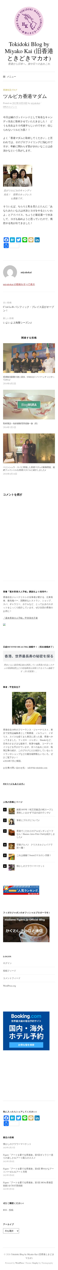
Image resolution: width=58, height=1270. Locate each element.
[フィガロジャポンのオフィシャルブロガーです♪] (26, 930)
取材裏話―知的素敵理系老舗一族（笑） (21, 423)
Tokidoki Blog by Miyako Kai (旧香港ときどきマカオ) (29, 51)
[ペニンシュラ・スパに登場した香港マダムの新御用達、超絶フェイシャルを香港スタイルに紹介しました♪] (29, 448)
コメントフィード (11, 978)
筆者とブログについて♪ (28, 820)
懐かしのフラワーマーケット (31, 865)
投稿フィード (9, 970)
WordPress (19, 1262)
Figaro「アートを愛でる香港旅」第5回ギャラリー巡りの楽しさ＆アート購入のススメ (28, 1156)
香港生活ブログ (10, 89)
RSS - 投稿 (8, 1209)
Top (54, 1265)
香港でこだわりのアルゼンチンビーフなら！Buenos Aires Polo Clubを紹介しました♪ (36, 833)
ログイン (7, 963)
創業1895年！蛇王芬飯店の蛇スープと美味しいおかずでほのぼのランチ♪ (35, 811)
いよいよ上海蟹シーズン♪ (17, 322)
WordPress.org (9, 985)
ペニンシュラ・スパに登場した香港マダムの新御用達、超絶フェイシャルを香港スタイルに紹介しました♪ (29, 468)
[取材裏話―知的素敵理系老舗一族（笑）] (29, 404)
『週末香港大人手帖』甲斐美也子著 (20, 617)
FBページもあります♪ (14, 783)
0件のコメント (10, 106)
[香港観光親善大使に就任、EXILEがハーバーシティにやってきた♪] (29, 358)
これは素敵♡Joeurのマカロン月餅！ (34, 855)
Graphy (35, 1262)
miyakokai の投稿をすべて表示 (19, 284)
